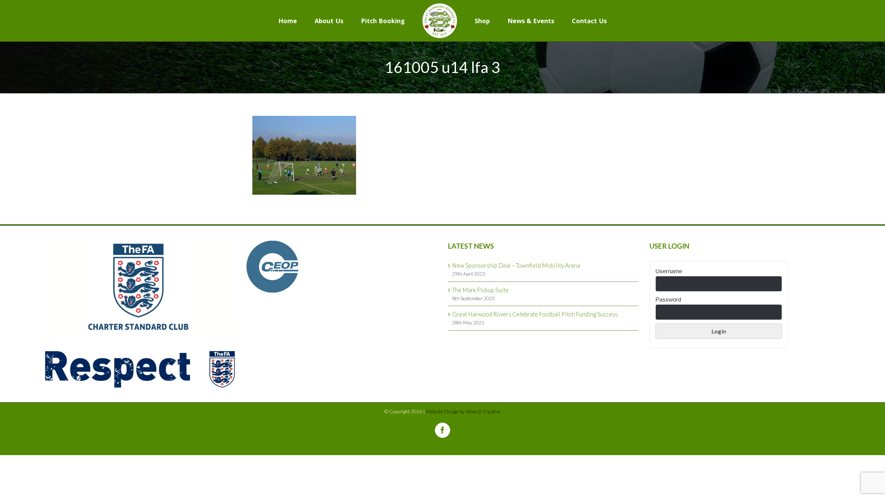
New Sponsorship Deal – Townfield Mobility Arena (516, 265)
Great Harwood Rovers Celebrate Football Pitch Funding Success (535, 314)
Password (668, 299)
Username (668, 271)
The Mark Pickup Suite (480, 290)
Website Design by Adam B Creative (463, 411)
